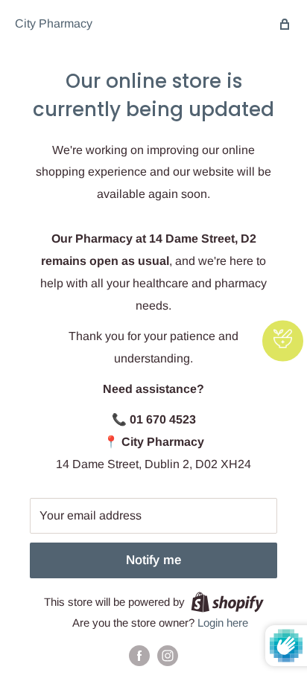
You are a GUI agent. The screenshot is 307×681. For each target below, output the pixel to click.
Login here (222, 622)
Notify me (153, 560)
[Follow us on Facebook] (139, 655)
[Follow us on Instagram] (167, 655)
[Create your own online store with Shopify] (227, 602)
